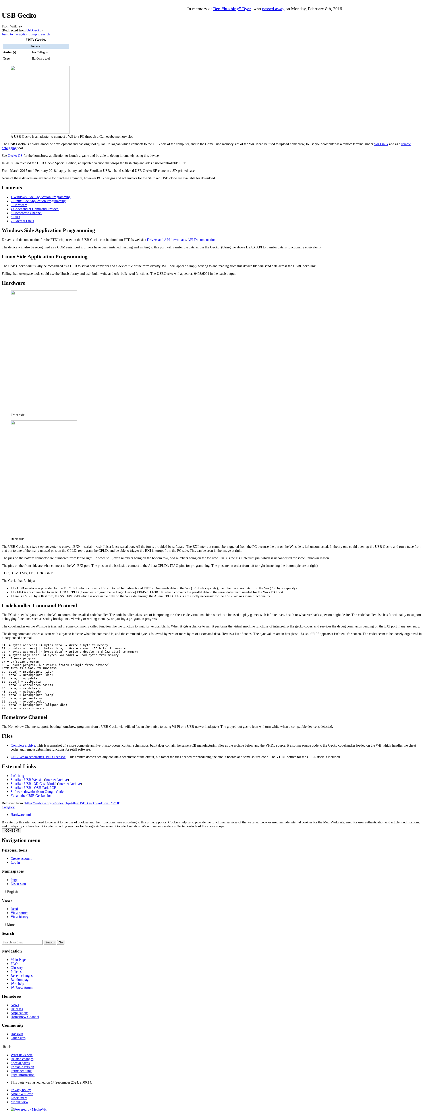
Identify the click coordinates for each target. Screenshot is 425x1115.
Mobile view (19, 1102)
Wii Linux (381, 144)
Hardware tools (21, 815)
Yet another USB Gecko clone (32, 796)
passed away (273, 8)
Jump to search (39, 34)
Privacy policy (21, 1090)
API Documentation (201, 240)
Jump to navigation (15, 34)
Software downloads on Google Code (37, 792)
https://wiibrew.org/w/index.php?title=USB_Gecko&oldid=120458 (72, 803)
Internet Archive (56, 780)
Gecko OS (15, 155)
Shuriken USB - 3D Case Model (33, 784)
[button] (4, 891)
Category (8, 807)
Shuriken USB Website (27, 780)
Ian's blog (17, 776)
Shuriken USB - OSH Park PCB (33, 788)
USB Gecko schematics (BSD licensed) (38, 757)
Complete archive (23, 745)
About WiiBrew (22, 1094)
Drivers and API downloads (166, 240)
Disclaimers (19, 1098)
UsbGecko (33, 30)
